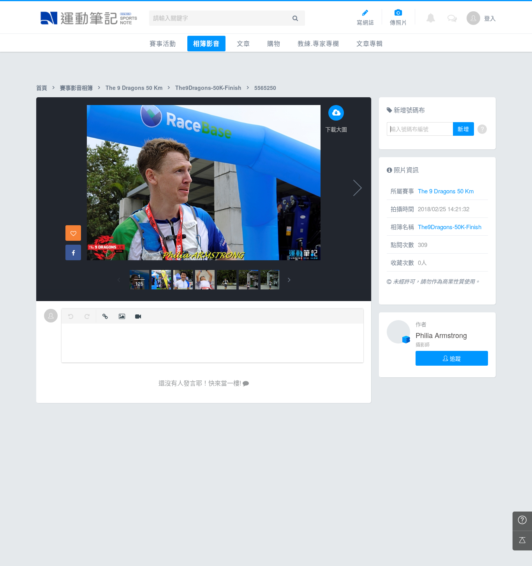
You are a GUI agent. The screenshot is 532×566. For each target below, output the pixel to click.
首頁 (41, 87)
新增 (463, 129)
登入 (490, 18)
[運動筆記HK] (88, 18)
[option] (139, 279)
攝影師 (423, 344)
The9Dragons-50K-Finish (208, 87)
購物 (273, 43)
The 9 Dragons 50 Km (134, 87)
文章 (243, 43)
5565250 (265, 87)
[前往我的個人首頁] (473, 18)
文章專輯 (369, 43)
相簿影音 (206, 43)
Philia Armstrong (441, 335)
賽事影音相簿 (76, 87)
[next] (289, 280)
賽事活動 (163, 43)
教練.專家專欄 (318, 43)
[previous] (118, 280)
